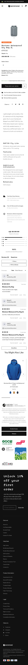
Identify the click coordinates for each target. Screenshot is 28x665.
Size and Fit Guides (7, 580)
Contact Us (5, 567)
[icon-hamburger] (2, 6)
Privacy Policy (6, 606)
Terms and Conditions (8, 609)
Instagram (7, 630)
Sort (13, 270)
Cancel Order (6, 564)
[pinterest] (19, 104)
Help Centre (6, 545)
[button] (8, 56)
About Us (5, 524)
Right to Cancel (6, 611)
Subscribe (21, 507)
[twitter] (15, 104)
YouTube (7, 632)
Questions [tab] (14, 258)
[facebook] (12, 104)
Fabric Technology (7, 590)
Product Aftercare (7, 588)
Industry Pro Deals (7, 535)
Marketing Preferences (8, 614)
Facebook (7, 627)
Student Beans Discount (9, 550)
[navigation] (3, 374)
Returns (5, 559)
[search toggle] (22, 6)
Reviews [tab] (5, 258)
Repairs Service (6, 582)
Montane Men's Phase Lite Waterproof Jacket (14, 384)
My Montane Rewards (8, 548)
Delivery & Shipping (7, 556)
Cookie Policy (6, 603)
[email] (22, 104)
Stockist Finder (6, 530)
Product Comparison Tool (9, 561)
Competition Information (9, 617)
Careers (5, 532)
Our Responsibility (7, 527)
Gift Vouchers (6, 553)
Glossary (14, 433)
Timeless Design (7, 585)
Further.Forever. (14, 429)
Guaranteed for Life (7, 577)
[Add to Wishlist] (24, 86)
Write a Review (16, 265)
